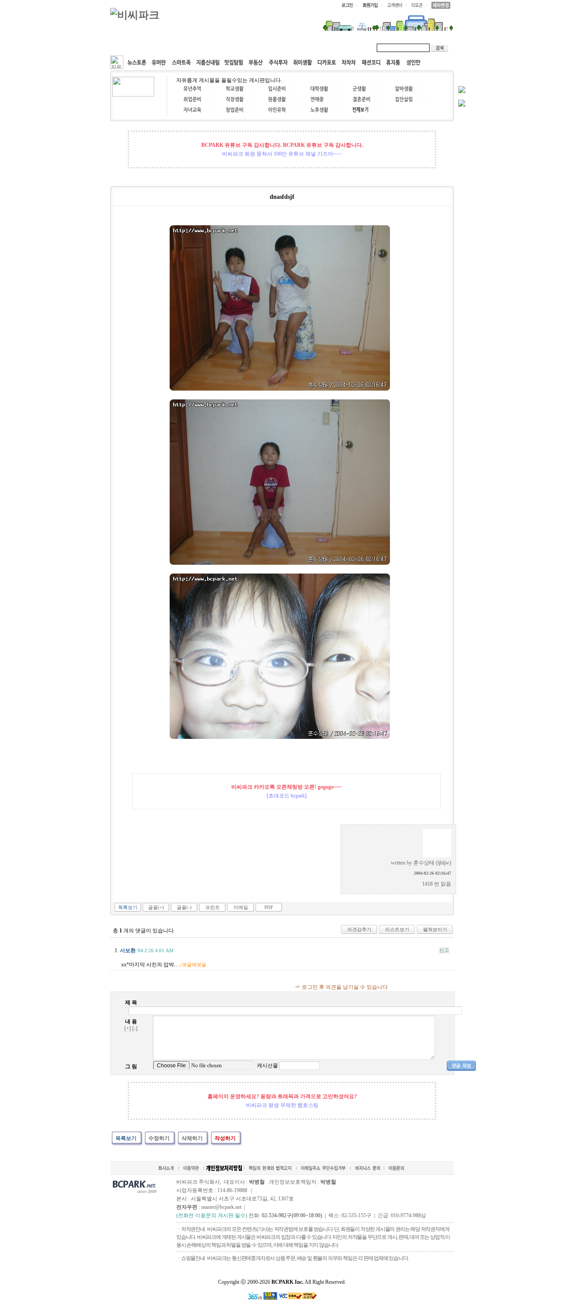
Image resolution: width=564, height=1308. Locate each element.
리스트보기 (397, 929)
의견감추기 (359, 929)
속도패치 (168, 48)
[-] (134, 1028)
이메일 (241, 907)
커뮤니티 (131, 48)
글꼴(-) (184, 907)
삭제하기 (192, 1138)
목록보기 (127, 907)
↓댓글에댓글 (192, 964)
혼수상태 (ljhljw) (432, 863)
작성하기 (225, 1138)
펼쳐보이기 (435, 929)
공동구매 (242, 48)
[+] (127, 1028)
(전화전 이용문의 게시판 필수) (211, 1215)
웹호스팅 (205, 48)
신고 (444, 950)
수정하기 (159, 1138)
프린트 (212, 907)
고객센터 (279, 48)
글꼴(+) (156, 907)
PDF (268, 907)
